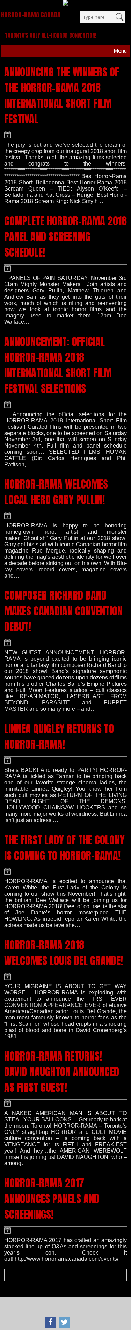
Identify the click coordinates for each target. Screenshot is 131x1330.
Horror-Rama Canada (30, 14)
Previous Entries (29, 1275)
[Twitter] (64, 1322)
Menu (120, 50)
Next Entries (106, 1275)
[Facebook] (50, 1322)
